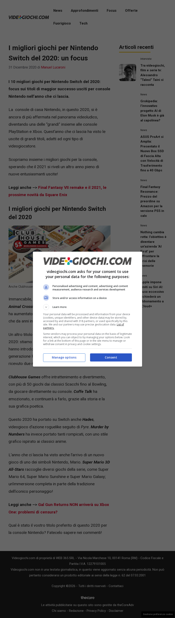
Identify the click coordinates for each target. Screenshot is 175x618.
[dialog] (87, 309)
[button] (87, 307)
